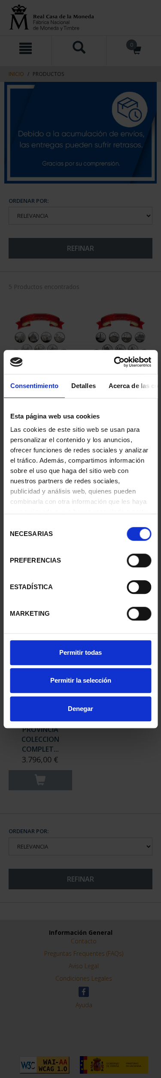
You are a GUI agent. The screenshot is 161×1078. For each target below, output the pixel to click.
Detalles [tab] (83, 385)
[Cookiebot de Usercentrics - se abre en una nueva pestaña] (114, 361)
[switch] (139, 560)
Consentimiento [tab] (34, 385)
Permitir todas (80, 652)
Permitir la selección (80, 680)
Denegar (80, 708)
